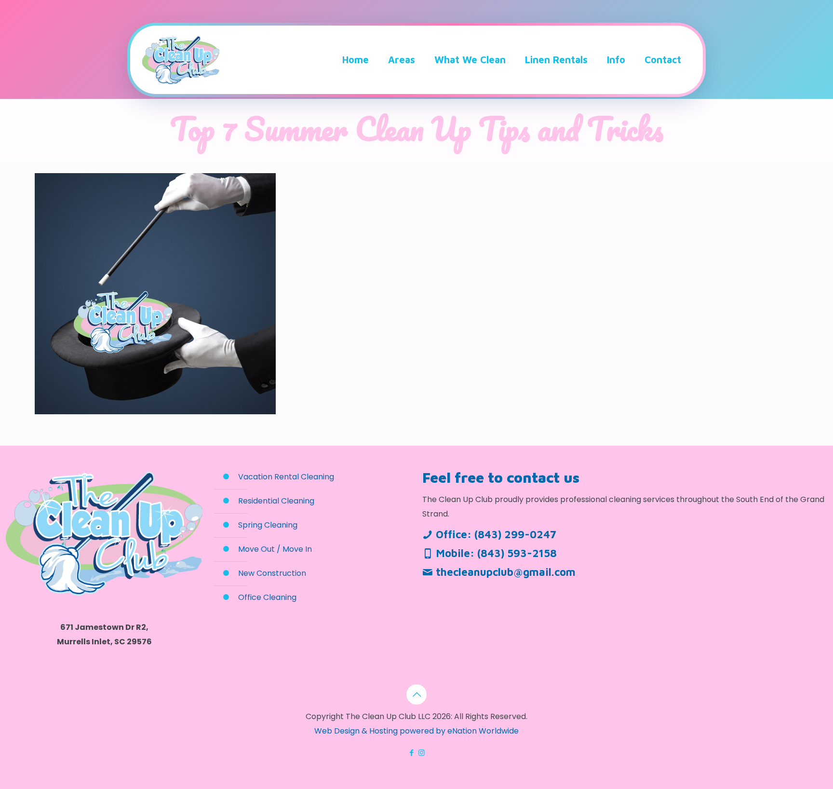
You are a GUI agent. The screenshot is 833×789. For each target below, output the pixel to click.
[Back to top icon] (416, 694)
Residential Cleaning (276, 500)
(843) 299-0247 (515, 534)
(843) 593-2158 (517, 553)
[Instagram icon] (421, 753)
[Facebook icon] (411, 753)
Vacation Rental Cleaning (286, 476)
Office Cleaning (267, 597)
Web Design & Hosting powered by (380, 730)
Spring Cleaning (267, 525)
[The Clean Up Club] (180, 60)
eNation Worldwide (483, 730)
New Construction (272, 573)
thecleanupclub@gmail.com (506, 572)
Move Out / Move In (275, 549)
